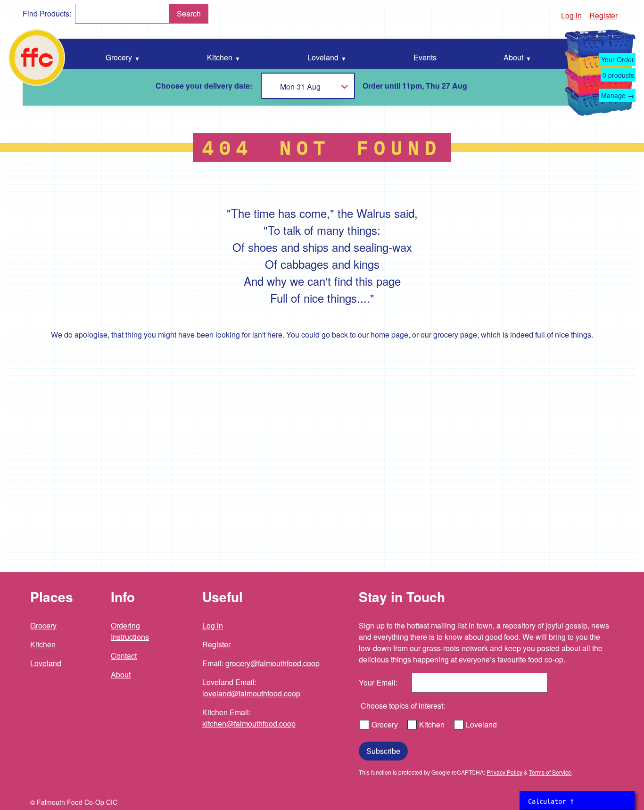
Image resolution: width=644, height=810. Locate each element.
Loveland (45, 663)
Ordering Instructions (130, 631)
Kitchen (43, 644)
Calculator (551, 801)
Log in (571, 15)
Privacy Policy (504, 772)
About (121, 674)
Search (189, 13)
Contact (124, 655)
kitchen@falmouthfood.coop (249, 723)
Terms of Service (550, 772)
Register (603, 15)
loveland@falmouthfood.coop (251, 693)
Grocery (43, 625)
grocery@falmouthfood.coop (272, 663)
